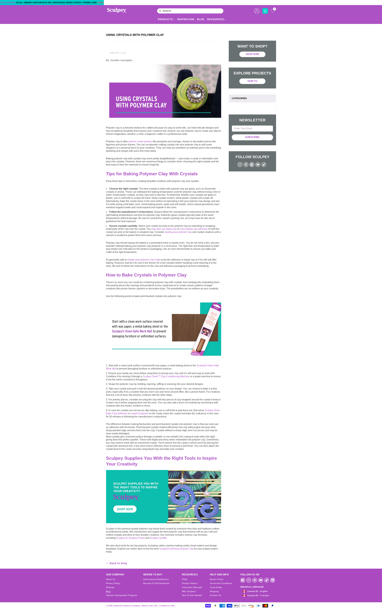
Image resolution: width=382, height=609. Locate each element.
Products (165, 19)
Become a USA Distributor (156, 583)
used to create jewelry (139, 141)
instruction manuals (192, 587)
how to (252, 81)
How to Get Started (192, 595)
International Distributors (156, 579)
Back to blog (118, 563)
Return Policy (217, 579)
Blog (200, 19)
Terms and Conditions (221, 583)
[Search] (160, 11)
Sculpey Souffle (158, 538)
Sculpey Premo (136, 538)
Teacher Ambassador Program (121, 595)
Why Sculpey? (189, 591)
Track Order (216, 587)
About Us (110, 579)
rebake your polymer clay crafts (143, 259)
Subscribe (252, 137)
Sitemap (110, 587)
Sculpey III (121, 538)
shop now (252, 54)
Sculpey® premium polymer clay (176, 548)
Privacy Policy (113, 583)
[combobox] (190, 10)
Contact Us (215, 595)
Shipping (214, 591)
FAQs (184, 579)
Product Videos (189, 583)
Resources (215, 19)
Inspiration (185, 19)
